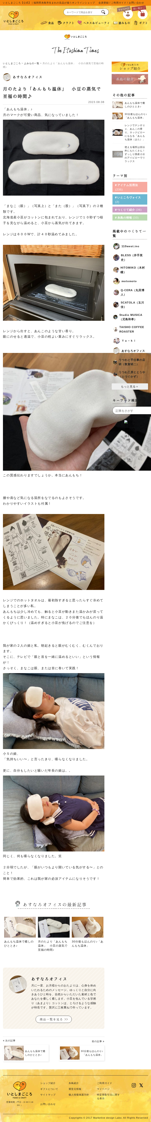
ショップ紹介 (48, 1083)
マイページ (103, 1089)
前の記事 (92, 1048)
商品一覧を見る (51, 1019)
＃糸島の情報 (126, 217)
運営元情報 (75, 1089)
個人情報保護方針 (79, 1094)
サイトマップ (48, 1094)
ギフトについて (49, 1089)
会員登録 (104, 2)
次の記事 (25, 1047)
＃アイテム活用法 (126, 187)
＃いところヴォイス (127, 199)
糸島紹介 (74, 1083)
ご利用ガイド (118, 2)
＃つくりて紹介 (127, 209)
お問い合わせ (136, 2)
